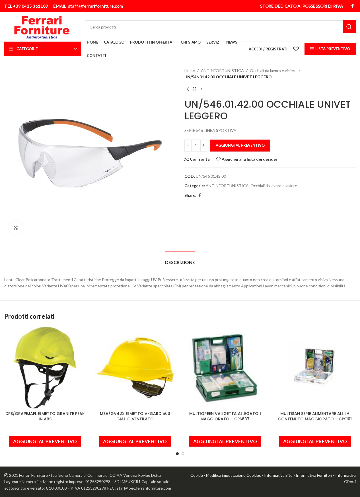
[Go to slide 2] (183, 453)
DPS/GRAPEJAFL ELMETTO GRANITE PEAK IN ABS (45, 416)
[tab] (180, 259)
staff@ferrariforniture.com (95, 6)
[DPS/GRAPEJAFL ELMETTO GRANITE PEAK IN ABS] (45, 367)
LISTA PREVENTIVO (332, 48)
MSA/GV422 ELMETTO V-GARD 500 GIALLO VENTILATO (135, 416)
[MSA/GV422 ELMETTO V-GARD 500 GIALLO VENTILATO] (135, 367)
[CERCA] (349, 26)
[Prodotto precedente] (187, 89)
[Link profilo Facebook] (352, 6)
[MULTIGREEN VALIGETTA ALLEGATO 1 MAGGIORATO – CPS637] (225, 367)
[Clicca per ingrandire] (16, 227)
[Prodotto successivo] (201, 89)
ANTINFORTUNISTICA (222, 70)
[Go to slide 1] (177, 453)
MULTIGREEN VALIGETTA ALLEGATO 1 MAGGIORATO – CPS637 (225, 416)
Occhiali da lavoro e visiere (273, 70)
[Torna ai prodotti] (194, 89)
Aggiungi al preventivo (240, 145)
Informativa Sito (278, 475)
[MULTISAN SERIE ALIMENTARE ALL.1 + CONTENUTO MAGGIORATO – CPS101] (315, 367)
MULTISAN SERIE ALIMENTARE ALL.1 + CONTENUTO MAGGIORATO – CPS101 (315, 416)
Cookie (196, 475)
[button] (45, 441)
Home (189, 70)
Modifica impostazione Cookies (233, 475)
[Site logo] (41, 26)
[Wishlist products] (296, 49)
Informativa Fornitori (314, 475)
